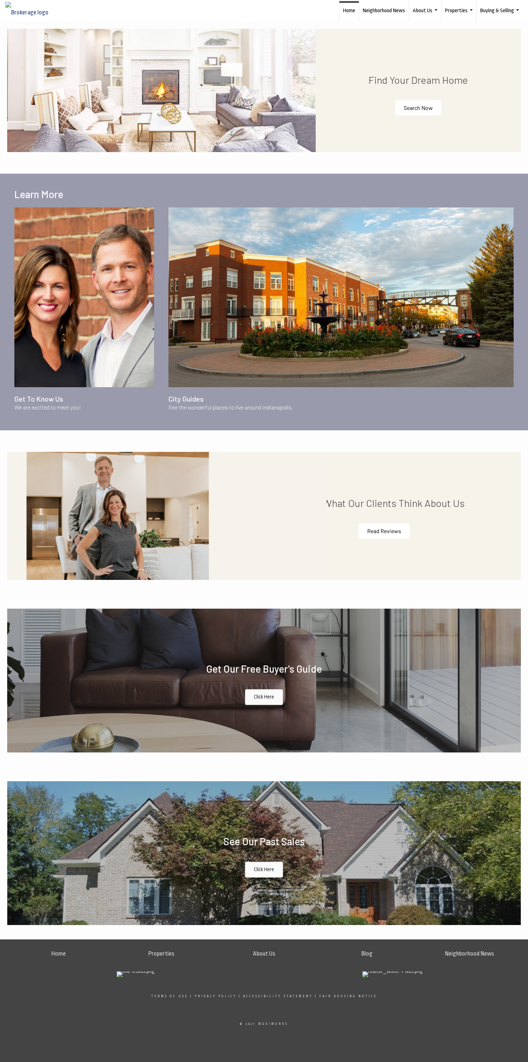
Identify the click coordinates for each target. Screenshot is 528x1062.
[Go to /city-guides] (341, 297)
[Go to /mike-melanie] (84, 297)
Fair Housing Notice (348, 996)
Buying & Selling (500, 15)
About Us (426, 15)
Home (349, 11)
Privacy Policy (216, 996)
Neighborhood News (384, 11)
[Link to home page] (30, 11)
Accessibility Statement (278, 996)
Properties (459, 15)
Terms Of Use (169, 996)
